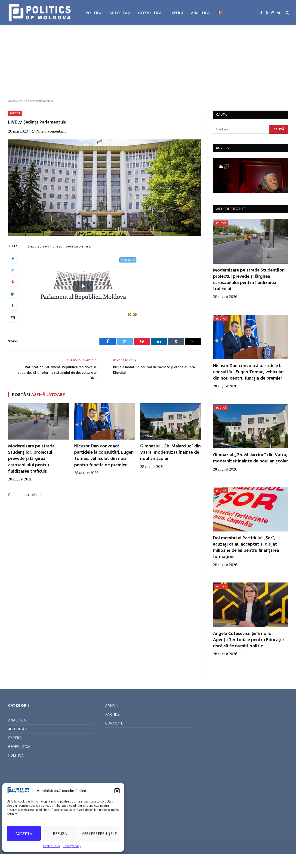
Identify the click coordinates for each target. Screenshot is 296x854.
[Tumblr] (12, 305)
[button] (117, 790)
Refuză (60, 833)
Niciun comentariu (51, 131)
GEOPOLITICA (150, 13)
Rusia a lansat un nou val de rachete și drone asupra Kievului (154, 370)
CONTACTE (114, 723)
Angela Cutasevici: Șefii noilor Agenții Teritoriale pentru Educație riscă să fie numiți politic (248, 640)
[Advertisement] (148, 62)
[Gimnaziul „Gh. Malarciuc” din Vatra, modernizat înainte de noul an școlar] (170, 421)
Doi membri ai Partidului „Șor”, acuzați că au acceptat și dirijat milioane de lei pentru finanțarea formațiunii (246, 547)
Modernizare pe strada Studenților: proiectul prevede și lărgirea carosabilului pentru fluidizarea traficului (31, 459)
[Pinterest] (12, 282)
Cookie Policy (51, 846)
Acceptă (23, 833)
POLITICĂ (94, 13)
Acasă (12, 101)
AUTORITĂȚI (119, 13)
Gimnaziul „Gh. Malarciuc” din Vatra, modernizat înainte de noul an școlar (170, 452)
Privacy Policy (72, 846)
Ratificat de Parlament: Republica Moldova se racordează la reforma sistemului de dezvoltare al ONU (57, 373)
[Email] (12, 317)
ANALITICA (200, 13)
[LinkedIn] (12, 294)
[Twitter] (12, 270)
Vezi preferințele (99, 833)
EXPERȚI (176, 13)
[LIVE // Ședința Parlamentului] (104, 187)
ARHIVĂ (111, 706)
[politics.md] (40, 12)
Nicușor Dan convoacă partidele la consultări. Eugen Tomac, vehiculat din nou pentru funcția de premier (104, 455)
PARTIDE (112, 714)
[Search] (287, 13)
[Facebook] (12, 258)
